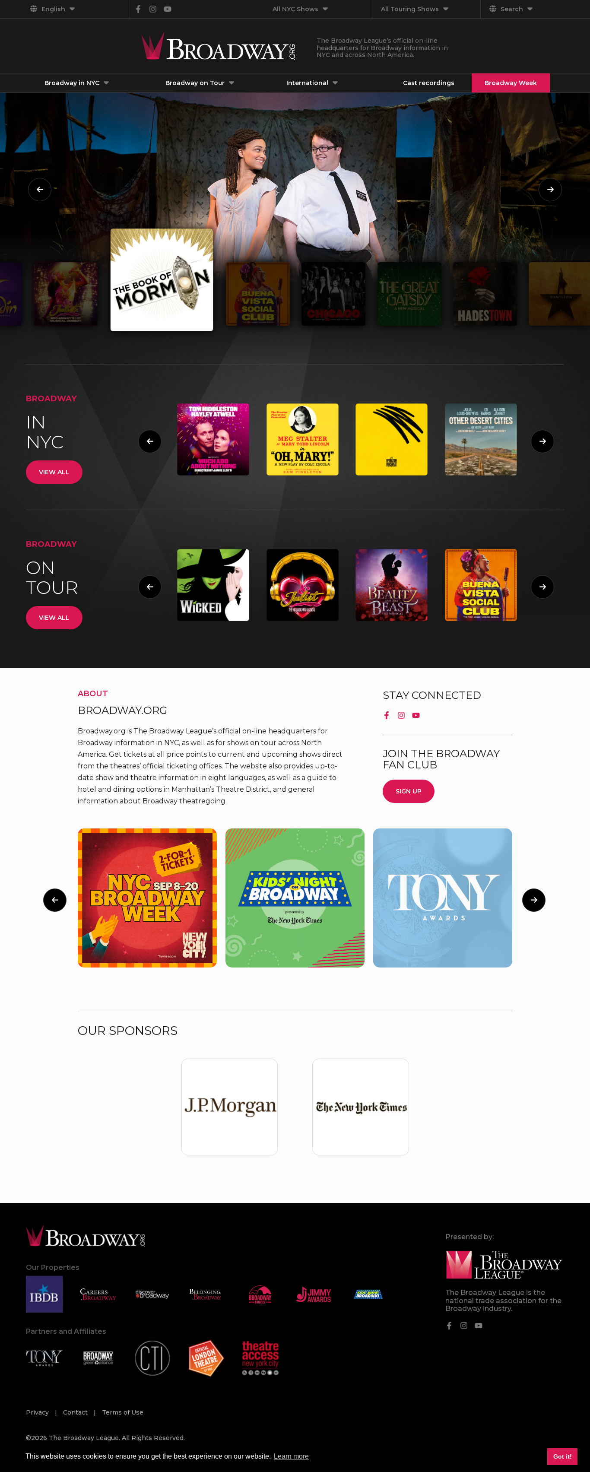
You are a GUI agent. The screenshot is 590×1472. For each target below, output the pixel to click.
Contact (76, 1412)
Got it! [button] (562, 1456)
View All (54, 472)
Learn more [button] (291, 1456)
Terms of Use (122, 1412)
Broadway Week (511, 83)
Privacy (38, 1412)
